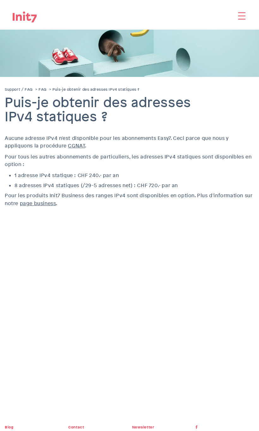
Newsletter (143, 427)
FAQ (43, 89)
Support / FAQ (19, 89)
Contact (76, 427)
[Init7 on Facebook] (198, 427)
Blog (9, 427)
